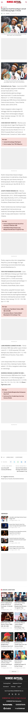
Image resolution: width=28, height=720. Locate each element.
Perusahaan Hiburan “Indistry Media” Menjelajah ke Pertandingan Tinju (13, 314)
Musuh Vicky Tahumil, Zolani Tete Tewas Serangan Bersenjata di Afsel (17, 525)
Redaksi (8, 13)
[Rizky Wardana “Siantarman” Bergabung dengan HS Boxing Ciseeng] (21, 655)
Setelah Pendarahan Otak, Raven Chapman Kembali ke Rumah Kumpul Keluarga (17, 539)
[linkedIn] (21, 461)
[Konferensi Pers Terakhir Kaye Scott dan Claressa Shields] (21, 636)
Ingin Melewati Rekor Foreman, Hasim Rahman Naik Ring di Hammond (6, 663)
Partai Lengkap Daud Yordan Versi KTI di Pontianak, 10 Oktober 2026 (13, 224)
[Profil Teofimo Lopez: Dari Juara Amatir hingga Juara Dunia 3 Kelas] (4, 548)
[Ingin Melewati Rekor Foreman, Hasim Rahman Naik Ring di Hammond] (7, 655)
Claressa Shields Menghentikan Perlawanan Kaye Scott (14, 393)
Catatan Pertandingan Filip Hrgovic (12, 142)
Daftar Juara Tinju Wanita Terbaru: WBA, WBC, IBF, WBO (14, 310)
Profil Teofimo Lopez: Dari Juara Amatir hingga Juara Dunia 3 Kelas (17, 547)
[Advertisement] (14, 49)
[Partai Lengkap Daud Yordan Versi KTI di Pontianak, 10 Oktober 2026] (7, 596)
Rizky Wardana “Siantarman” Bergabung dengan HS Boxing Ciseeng (20, 663)
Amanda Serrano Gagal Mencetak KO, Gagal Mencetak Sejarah (17, 532)
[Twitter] (14, 461)
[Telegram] (25, 461)
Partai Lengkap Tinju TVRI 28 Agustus (13, 144)
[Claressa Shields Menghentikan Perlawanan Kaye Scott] (7, 636)
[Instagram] (15, 694)
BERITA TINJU (4, 7)
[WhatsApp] (18, 461)
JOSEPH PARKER (19, 457)
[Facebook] (10, 461)
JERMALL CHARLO (10, 457)
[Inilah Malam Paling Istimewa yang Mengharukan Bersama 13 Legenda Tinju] (21, 596)
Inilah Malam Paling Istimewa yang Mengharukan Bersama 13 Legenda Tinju (14, 228)
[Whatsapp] (18, 694)
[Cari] (26, 2)
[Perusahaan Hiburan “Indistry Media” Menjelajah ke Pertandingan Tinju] (21, 616)
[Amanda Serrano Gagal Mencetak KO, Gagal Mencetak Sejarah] (4, 533)
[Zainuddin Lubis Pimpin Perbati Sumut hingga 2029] (4, 518)
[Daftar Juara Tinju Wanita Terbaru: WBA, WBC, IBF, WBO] (7, 616)
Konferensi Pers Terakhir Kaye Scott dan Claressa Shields (14, 397)
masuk (10, 479)
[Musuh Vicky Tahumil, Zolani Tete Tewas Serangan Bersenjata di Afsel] (4, 526)
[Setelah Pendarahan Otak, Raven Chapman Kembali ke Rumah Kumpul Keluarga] (4, 540)
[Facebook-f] (9, 694)
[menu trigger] (2, 2)
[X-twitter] (12, 694)
